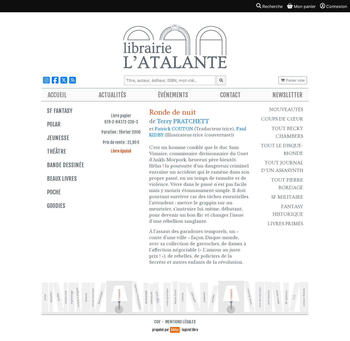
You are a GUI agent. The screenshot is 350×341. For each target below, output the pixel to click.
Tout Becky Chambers (287, 132)
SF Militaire (287, 197)
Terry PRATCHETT (183, 121)
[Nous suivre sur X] (63, 80)
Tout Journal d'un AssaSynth (282, 166)
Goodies (56, 205)
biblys (175, 330)
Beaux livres (62, 178)
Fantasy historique (288, 210)
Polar (53, 124)
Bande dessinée (65, 165)
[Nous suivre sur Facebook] (55, 80)
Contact (230, 95)
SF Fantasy (59, 110)
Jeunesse (58, 137)
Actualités (112, 95)
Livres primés (285, 224)
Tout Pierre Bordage (287, 183)
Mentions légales (180, 321)
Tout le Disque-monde (282, 149)
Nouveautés (286, 109)
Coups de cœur (282, 119)
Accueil (57, 95)
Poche (54, 192)
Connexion (336, 6)
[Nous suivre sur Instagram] (46, 80)
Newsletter (287, 95)
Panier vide (295, 80)
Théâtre (56, 151)
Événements (173, 95)
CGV (157, 321)
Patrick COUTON (174, 128)
